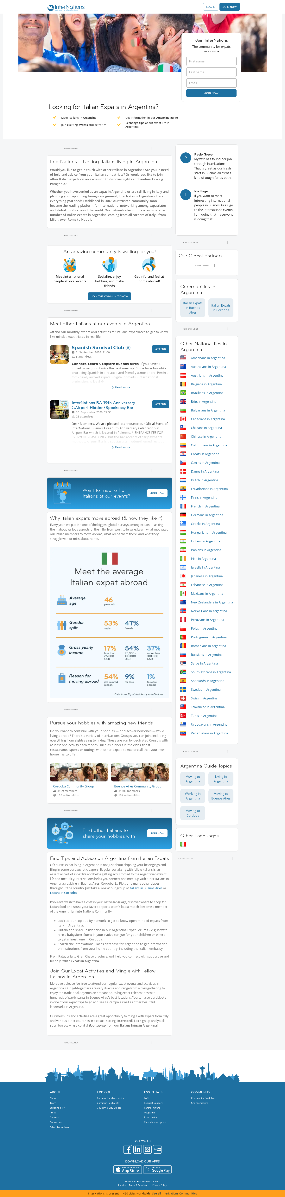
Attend (160, 349)
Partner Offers (152, 1107)
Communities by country (110, 1098)
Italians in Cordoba (63, 893)
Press (53, 1112)
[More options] (151, 148)
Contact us (56, 1122)
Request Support (153, 1103)
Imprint (122, 1185)
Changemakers (199, 1103)
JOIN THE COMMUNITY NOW (109, 296)
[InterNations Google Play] (157, 1169)
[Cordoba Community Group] (80, 780)
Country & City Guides (109, 1107)
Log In (210, 7)
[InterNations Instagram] (147, 1149)
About (53, 1098)
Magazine (149, 1112)
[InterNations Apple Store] (127, 1169)
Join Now (230, 7)
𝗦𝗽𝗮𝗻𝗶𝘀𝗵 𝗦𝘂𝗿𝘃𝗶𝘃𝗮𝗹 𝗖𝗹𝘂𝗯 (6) (101, 347)
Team (53, 1103)
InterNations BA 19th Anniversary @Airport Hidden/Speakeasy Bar (103, 405)
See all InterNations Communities (174, 1193)
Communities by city (108, 1103)
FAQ (146, 1098)
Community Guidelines (203, 1098)
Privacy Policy (159, 1185)
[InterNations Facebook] (128, 1149)
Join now (211, 93)
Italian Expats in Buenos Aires (193, 308)
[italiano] (183, 844)
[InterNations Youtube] (157, 1149)
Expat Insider (151, 1117)
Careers (54, 1117)
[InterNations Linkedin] (137, 1149)
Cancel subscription (155, 1122)
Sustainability (57, 1107)
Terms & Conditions (139, 1185)
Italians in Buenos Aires (146, 888)
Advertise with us (59, 1127)
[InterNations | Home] (65, 8)
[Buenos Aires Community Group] (141, 780)
